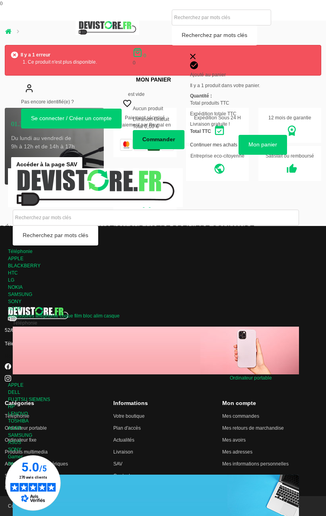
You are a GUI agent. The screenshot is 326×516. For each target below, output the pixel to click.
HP (11, 406)
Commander (158, 139)
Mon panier (153, 79)
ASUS (14, 442)
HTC (13, 273)
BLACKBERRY (24, 266)
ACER (14, 309)
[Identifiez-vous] (29, 94)
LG (11, 280)
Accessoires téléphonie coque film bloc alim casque (64, 316)
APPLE (15, 258)
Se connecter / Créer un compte (71, 118)
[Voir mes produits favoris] (127, 105)
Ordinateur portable (251, 378)
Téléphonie (20, 251)
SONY (14, 301)
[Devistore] (95, 187)
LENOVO (18, 414)
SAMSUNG (20, 294)
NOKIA (15, 287)
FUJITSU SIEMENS (29, 399)
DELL (14, 392)
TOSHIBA (18, 421)
